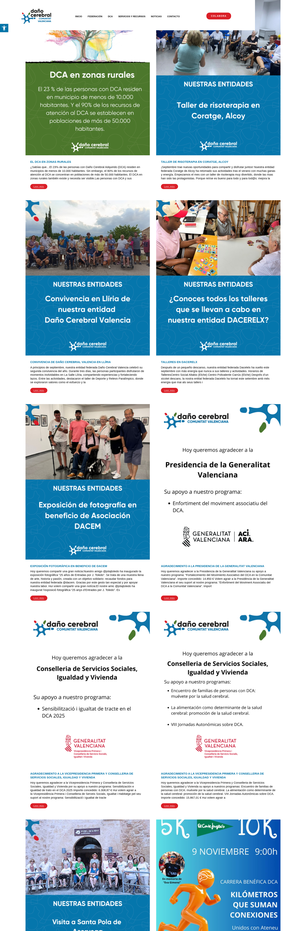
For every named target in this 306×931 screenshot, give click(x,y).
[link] (4, 28)
